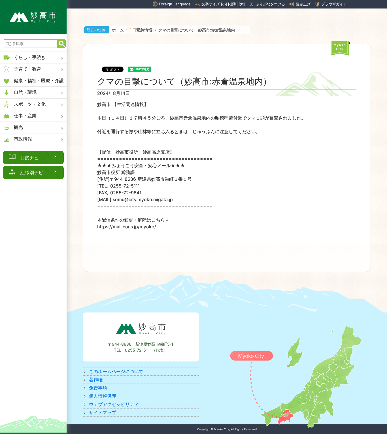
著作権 (96, 379)
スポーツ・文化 (30, 104)
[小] (224, 4)
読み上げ (303, 4)
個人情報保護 (102, 396)
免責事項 (98, 388)
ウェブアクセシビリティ (114, 404)
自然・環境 (25, 92)
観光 (18, 127)
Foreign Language (175, 4)
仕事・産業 (25, 115)
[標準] (233, 4)
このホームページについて (116, 371)
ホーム (118, 29)
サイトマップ (102, 412)
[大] (242, 4)
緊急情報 (144, 29)
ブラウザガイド (334, 4)
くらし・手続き (30, 57)
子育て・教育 (27, 69)
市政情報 (23, 139)
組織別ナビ (31, 172)
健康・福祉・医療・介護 (39, 80)
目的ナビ (29, 157)
